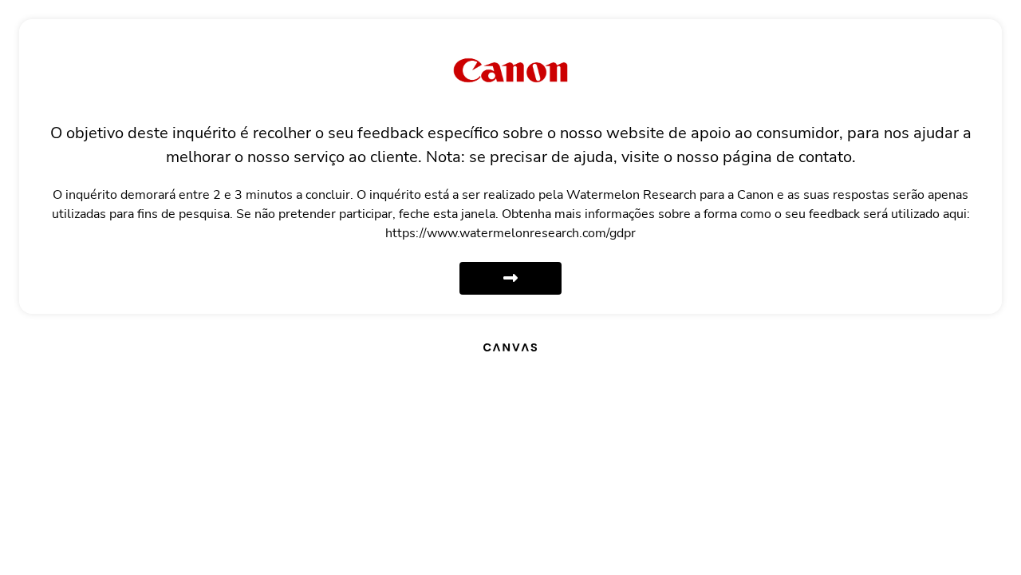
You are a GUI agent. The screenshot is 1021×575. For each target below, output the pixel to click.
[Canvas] (510, 346)
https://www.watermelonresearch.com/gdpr (510, 233)
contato (825, 157)
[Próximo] (510, 278)
